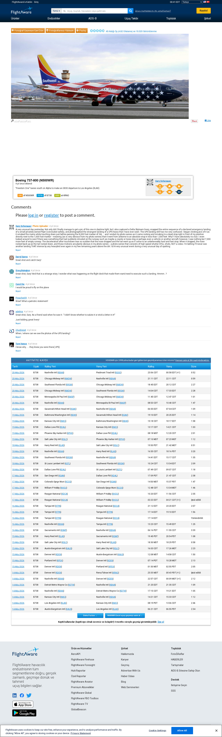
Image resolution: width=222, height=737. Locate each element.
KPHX (70, 433)
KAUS (68, 548)
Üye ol (161, 622)
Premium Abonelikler (82, 687)
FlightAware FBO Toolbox (85, 698)
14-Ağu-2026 (18, 573)
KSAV (73, 409)
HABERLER (177, 659)
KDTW (71, 585)
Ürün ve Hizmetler (81, 648)
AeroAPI (75, 654)
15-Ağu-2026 (18, 536)
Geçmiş (125, 665)
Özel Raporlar (78, 676)
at (62, 195)
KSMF (63, 530)
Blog (123, 681)
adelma (19, 311)
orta (16, 121)
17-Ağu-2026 (18, 475)
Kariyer (125, 659)
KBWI (73, 415)
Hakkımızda (127, 654)
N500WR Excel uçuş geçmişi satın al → (125, 615)
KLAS (61, 445)
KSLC (64, 439)
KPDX (59, 560)
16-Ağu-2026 (18, 506)
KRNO (115, 573)
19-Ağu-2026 (18, 415)
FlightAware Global (81, 692)
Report (18, 250)
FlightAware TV (79, 704)
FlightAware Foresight (83, 665)
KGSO (118, 372)
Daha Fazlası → (90, 615)
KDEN (58, 554)
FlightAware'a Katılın (22, 2)
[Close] (216, 730)
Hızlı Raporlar (78, 670)
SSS (173, 690)
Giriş (36, 2)
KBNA (60, 372)
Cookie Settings (157, 730)
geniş (22, 121)
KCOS (68, 482)
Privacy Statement (81, 733)
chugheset (21, 330)
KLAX (63, 603)
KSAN (61, 475)
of (45, 195)
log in (33, 214)
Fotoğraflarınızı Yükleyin (61, 30)
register (51, 214)
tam (29, 121)
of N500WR (26, 195)
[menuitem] (15, 18)
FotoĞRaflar (177, 654)
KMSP (71, 397)
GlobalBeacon (78, 709)
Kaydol (204, 10)
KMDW (68, 378)
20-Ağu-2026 (18, 372)
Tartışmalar (177, 665)
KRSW (69, 384)
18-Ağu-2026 (18, 445)
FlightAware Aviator (82, 681)
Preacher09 (21, 298)
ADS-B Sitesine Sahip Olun (185, 670)
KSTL (67, 463)
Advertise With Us (130, 670)
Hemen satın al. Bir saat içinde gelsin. (192, 360)
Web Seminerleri (130, 687)
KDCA (64, 494)
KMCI (63, 421)
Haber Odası (127, 676)
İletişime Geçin (179, 685)
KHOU (63, 488)
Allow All (182, 730)
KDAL (62, 427)
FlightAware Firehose (82, 659)
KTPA (58, 506)
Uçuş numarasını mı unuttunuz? (153, 11)
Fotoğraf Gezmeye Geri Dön (29, 30)
